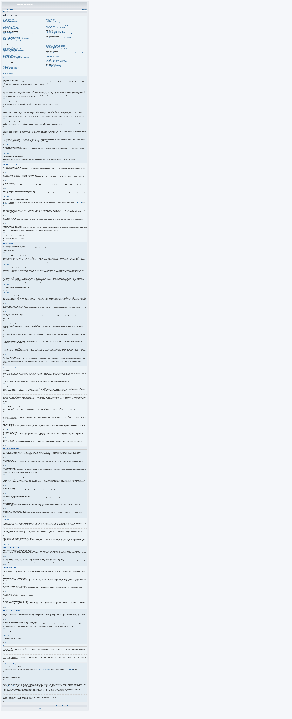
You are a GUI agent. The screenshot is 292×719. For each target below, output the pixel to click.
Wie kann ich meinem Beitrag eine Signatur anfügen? (12, 48)
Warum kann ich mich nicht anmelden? (10, 23)
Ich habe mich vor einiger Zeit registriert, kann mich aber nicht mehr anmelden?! (17, 25)
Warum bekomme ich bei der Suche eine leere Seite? (55, 46)
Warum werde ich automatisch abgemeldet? (11, 27)
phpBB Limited (79, 202)
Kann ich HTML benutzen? (8, 65)
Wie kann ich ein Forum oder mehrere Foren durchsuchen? (56, 44)
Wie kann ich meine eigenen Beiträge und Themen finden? (56, 48)
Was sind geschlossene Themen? (9, 72)
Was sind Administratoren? (50, 19)
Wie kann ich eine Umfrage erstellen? (10, 49)
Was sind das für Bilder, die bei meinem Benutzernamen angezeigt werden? (17, 38)
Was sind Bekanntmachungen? (8, 69)
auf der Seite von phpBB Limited (43, 669)
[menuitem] (11, 9)
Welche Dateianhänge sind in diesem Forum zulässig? (55, 60)
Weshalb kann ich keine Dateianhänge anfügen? (12, 54)
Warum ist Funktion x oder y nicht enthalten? (54, 66)
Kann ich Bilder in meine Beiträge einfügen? (11, 67)
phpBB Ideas (61, 676)
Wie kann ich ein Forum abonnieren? (52, 55)
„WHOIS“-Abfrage (10, 685)
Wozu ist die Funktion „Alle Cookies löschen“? (11, 28)
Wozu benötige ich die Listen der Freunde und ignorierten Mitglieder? (58, 37)
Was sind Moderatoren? (50, 20)
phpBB (40, 708)
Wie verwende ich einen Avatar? (9, 39)
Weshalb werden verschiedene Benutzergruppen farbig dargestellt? (58, 25)
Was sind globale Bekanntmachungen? (10, 68)
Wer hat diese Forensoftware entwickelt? (53, 65)
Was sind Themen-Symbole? (8, 73)
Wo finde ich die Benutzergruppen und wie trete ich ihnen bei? (57, 22)
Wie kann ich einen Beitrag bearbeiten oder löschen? (12, 47)
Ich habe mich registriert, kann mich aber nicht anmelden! (13, 22)
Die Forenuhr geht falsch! (7, 34)
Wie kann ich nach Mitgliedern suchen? (53, 47)
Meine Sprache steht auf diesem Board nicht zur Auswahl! (13, 37)
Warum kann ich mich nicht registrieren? (10, 21)
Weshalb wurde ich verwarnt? (8, 55)
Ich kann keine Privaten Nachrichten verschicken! (55, 31)
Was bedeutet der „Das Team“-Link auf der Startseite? (56, 27)
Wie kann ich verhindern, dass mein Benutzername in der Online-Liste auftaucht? (18, 33)
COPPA (70, 111)
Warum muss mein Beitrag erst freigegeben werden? (12, 58)
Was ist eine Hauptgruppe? (51, 26)
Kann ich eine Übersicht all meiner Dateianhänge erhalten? (56, 61)
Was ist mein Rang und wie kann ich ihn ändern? (12, 40)
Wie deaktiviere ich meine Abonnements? (53, 56)
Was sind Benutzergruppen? (51, 21)
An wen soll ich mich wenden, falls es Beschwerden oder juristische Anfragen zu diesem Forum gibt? (64, 67)
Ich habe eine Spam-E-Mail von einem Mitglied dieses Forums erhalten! (59, 33)
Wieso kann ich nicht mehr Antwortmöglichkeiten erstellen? (13, 50)
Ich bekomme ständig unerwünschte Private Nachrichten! (56, 32)
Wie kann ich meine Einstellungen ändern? (10, 32)
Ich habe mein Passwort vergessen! (9, 26)
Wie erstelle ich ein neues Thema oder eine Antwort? (12, 45)
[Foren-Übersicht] (9, 5)
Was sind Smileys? (6, 66)
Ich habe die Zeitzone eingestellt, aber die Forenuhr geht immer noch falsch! (17, 36)
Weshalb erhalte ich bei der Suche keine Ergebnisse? (55, 45)
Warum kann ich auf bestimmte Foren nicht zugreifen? (13, 52)
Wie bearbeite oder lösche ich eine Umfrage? (11, 51)
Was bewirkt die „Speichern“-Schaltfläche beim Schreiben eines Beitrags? (16, 57)
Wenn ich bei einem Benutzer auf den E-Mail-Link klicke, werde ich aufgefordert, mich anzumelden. (21, 41)
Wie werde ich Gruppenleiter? (51, 23)
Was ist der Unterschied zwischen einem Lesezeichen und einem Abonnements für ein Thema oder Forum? (65, 52)
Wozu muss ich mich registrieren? (9, 19)
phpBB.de (5, 203)
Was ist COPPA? (6, 20)
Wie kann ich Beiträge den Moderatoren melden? (12, 56)
